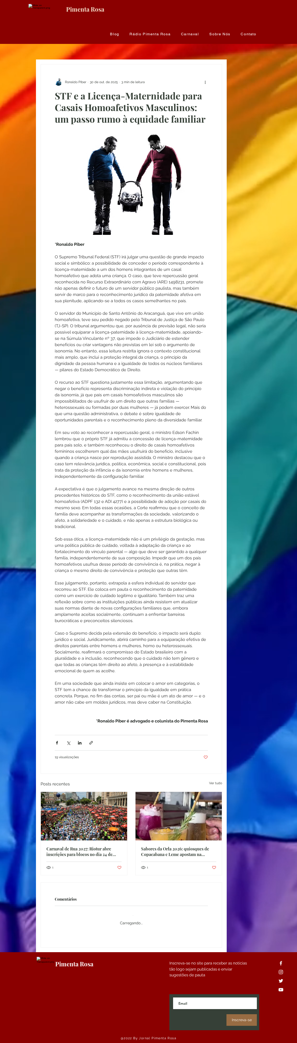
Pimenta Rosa (85, 9)
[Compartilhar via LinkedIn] (79, 743)
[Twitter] (281, 977)
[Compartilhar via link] (91, 743)
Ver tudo (215, 783)
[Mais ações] (205, 82)
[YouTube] (281, 986)
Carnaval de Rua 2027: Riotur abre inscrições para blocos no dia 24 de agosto (79, 851)
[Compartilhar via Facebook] (57, 743)
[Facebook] (281, 959)
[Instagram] (281, 968)
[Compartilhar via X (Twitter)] (68, 743)
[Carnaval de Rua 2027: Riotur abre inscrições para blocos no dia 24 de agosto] (84, 816)
